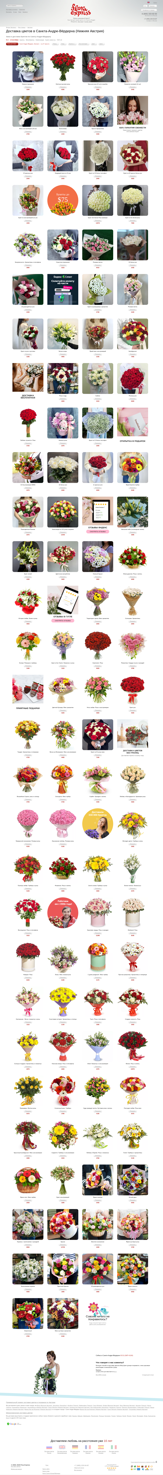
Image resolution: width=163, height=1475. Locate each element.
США (70, 1416)
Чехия (134, 1416)
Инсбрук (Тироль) (73, 1405)
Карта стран (46, 1471)
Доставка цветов (15, 1466)
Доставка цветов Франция (88, 1452)
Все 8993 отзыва (101, 1375)
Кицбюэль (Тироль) (115, 1407)
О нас (15, 12)
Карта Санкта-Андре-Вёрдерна (51, 1473)
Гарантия (22, 9)
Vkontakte (44, 1465)
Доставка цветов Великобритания (62, 1452)
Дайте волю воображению (97, 1324)
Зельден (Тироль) (141, 1405)
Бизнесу (25, 12)
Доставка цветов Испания (101, 1452)
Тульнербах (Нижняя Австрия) (138, 1409)
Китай (124, 1416)
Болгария (107, 1416)
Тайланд (119, 1416)
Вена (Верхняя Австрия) (44, 1405)
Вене (115, 1371)
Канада (74, 1416)
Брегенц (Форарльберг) (129, 1407)
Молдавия (140, 1416)
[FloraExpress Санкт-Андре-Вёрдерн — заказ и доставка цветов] (81, 9)
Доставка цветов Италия (114, 1452)
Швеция (80, 1416)
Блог (19, 12)
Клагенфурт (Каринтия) (19, 1407)
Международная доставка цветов (19, 1413)
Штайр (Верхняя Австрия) (111, 1405)
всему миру (88, 21)
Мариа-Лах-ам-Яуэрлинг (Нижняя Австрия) (37, 1409)
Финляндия (94, 1416)
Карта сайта (46, 1469)
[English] (148, 3)
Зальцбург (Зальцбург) (60, 1405)
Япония (129, 1416)
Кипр (7, 1418)
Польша (101, 1416)
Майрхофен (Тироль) (85, 1405)
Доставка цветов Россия (49, 1452)
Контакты (9, 12)
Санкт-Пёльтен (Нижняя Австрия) (58, 1407)
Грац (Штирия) (97, 1405)
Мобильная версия (16, 1469)
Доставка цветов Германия (75, 1452)
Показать (28, 87)
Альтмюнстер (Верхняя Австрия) (80, 1407)
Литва (145, 1416)
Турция (113, 1416)
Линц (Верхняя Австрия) (127, 1405)
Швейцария (86, 1416)
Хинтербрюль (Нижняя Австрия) (37, 1407)
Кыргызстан (151, 1416)
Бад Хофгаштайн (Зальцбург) (99, 1407)
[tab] (7, 40)
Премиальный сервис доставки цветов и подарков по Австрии (30, 1402)
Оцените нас (111, 1469)
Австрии (80, 21)
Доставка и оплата (11, 9)
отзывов (114, 1466)
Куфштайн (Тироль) (143, 1407)
